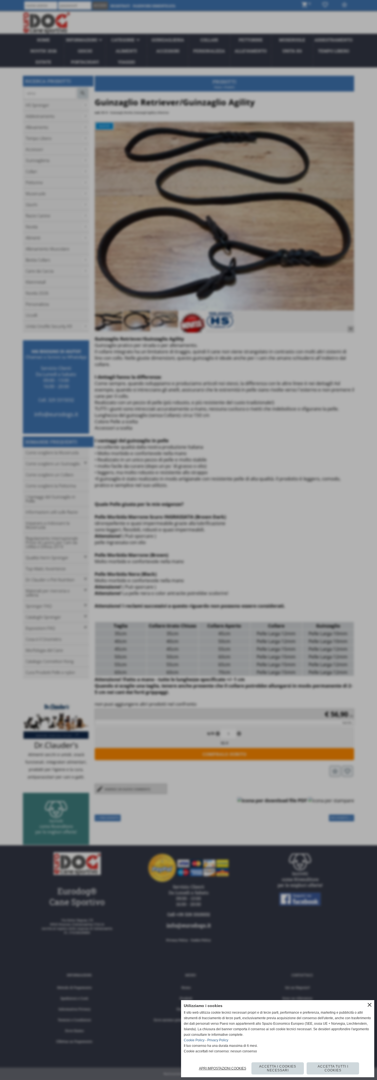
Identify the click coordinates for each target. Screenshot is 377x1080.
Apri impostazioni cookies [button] (222, 1068)
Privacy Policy (217, 1040)
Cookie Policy (194, 1040)
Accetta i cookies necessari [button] (277, 1068)
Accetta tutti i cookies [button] (333, 1068)
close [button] (369, 1004)
